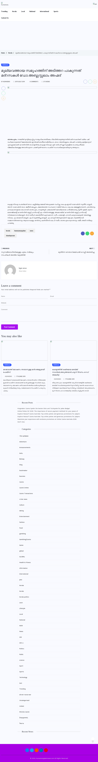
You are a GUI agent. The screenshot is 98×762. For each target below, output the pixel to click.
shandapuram (10, 235)
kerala (8, 231)
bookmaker (23, 471)
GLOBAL (22, 557)
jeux (20, 580)
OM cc (21, 643)
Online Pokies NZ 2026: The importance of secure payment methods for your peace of (48, 411)
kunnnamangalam (20, 231)
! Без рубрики (23, 436)
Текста (21, 723)
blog (20, 465)
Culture (21, 505)
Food (21, 528)
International (44, 11)
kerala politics (24, 597)
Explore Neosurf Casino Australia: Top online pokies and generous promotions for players (49, 414)
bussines (22, 476)
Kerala (14, 11)
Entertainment (24, 517)
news (31, 231)
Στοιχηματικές (23, 718)
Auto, (21, 453)
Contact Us (5, 18)
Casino (21, 482)
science (21, 660)
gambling (22, 534)
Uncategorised (24, 700)
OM (20, 637)
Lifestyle (22, 608)
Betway (21, 459)
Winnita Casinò (24, 712)
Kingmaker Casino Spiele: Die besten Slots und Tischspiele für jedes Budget (44, 409)
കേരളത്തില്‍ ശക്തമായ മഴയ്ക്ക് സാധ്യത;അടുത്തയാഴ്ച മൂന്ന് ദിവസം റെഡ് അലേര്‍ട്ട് (70, 372)
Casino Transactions (26, 494)
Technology (23, 677)
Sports (56, 11)
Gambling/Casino (25, 540)
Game (21, 545)
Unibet (21, 706)
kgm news (8, 376)
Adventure (23, 442)
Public (21, 654)
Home (3, 53)
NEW (21, 626)
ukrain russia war (25, 695)
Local (23, 11)
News (21, 631)
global (21, 551)
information (23, 568)
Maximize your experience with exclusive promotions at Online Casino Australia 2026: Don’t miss (47, 420)
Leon (21, 603)
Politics (21, 649)
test (20, 683)
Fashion (21, 522)
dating (21, 511)
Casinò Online (24, 488)
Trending (4, 11)
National (32, 11)
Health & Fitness (25, 563)
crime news (23, 499)
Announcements (24, 448)
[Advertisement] (49, 35)
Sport (21, 666)
